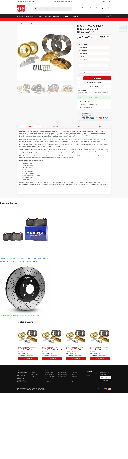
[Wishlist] (38, 327)
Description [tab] (30, 126)
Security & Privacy (49, 380)
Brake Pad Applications (84, 69)
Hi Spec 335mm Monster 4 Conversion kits (92, 92)
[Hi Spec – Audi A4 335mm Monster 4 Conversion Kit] (100, 336)
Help (97, 9)
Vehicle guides (34, 378)
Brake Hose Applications (84, 62)
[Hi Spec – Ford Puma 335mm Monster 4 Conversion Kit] (52, 336)
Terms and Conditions (36, 380)
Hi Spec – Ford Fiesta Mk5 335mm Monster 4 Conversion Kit (74, 350)
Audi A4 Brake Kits (97, 348)
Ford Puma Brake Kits (50, 348)
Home (18, 23)
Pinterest (74, 378)
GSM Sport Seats (62, 374)
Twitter (74, 374)
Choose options (28, 358)
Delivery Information (49, 374)
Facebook (74, 372)
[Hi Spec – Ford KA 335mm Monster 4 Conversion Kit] (28, 336)
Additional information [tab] (53, 126)
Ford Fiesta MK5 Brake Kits (75, 348)
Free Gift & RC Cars (49, 381)
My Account (82, 9)
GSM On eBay (61, 378)
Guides (100, 1)
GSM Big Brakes (62, 376)
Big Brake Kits (23, 23)
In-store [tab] (78, 126)
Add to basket (97, 78)
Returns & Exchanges (50, 376)
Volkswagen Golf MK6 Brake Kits (45, 23)
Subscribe (105, 380)
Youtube (74, 380)
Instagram (74, 376)
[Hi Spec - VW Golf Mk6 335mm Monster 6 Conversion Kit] (110, 26)
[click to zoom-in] (45, 53)
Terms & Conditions (49, 378)
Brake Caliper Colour (83, 50)
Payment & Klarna (49, 372)
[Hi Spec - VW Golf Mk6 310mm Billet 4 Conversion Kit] (108, 26)
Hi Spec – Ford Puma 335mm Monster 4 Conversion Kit (52, 350)
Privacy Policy (34, 374)
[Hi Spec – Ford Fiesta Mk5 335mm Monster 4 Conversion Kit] (76, 336)
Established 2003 (107, 1)
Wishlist (102, 9)
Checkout (109, 9)
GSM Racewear (62, 372)
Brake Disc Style (82, 56)
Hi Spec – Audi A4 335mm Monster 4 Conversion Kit (99, 350)
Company (33, 372)
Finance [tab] (100, 126)
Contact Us (90, 9)
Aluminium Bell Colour (83, 44)
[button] (122, 27)
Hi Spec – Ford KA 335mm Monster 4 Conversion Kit (27, 350)
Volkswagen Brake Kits (32, 23)
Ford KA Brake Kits (25, 348)
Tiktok (73, 381)
